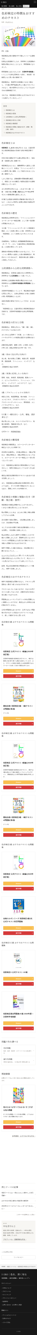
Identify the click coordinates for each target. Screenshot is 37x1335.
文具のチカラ (6, 1318)
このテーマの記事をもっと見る (25, 1214)
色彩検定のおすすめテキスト (15, 133)
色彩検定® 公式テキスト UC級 (15, 972)
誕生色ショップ (24, 1278)
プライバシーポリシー (9, 1298)
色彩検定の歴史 (11, 113)
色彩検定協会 (16, 431)
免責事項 (5, 1301)
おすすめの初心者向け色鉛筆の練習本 (15, 1201)
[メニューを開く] (35, 2)
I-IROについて (6, 1288)
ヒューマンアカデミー (9, 555)
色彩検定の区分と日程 (13, 120)
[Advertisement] (18, 1160)
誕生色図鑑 (13, 1278)
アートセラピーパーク (9, 1315)
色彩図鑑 (4, 1278)
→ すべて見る (6, 1322)
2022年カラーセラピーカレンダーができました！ (18, 1207)
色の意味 (4, 6)
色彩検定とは (10, 110)
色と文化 (19, 6)
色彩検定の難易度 (12, 123)
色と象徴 (11, 6)
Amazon (18, 671)
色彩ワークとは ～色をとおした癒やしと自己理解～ (18, 1194)
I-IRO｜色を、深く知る (14, 1274)
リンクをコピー (18, 1257)
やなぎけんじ (9, 22)
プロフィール (6, 1291)
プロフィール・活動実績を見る (14, 1239)
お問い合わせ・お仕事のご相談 (12, 1305)
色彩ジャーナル (6, 9)
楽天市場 (18, 676)
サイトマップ (6, 1294)
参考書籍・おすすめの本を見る (23, 1136)
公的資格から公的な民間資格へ (16, 117)
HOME (3, 1266)
